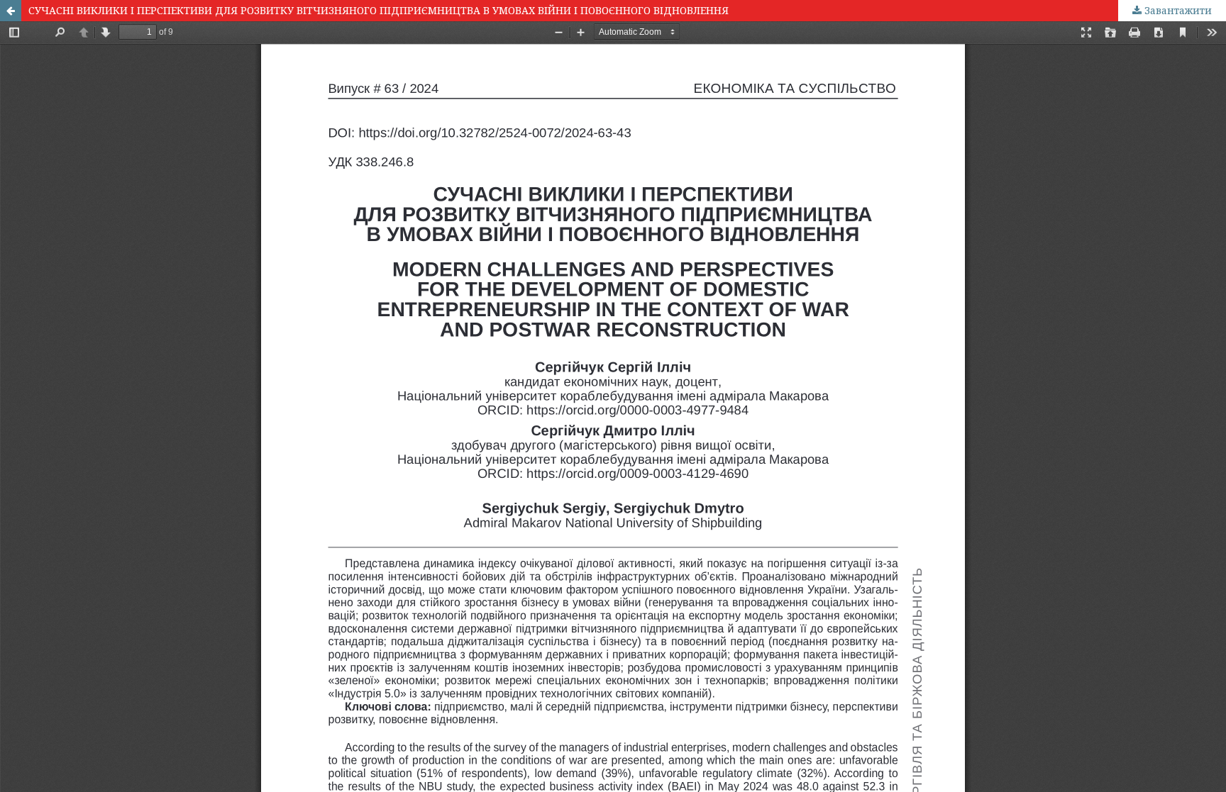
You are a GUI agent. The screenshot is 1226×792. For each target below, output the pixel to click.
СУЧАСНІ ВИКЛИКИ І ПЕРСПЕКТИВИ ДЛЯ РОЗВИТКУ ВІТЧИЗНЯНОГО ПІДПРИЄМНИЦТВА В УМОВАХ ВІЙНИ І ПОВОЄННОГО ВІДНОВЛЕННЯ (378, 10)
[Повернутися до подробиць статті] (10, 10)
